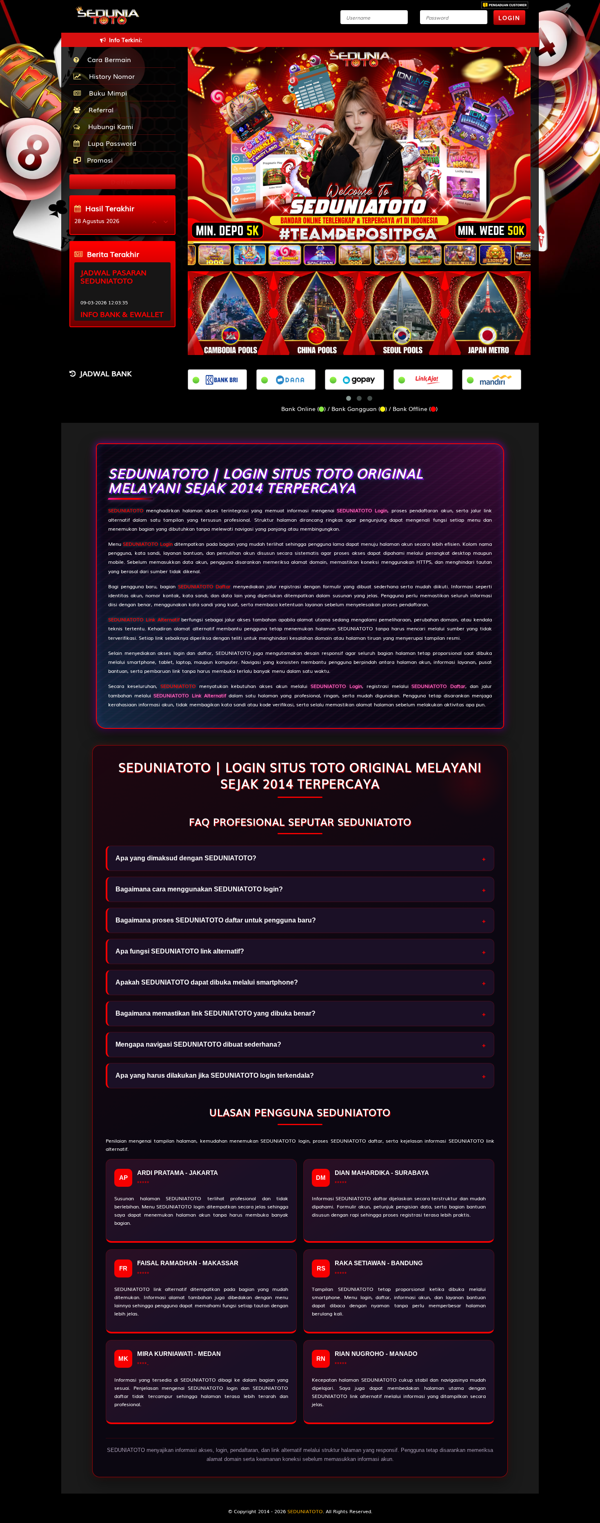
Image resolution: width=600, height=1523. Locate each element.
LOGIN (509, 17)
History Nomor (110, 76)
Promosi (99, 160)
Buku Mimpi (106, 93)
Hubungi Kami (108, 126)
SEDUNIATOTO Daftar (204, 586)
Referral (98, 109)
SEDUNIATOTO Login (148, 543)
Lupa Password (110, 143)
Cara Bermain (107, 59)
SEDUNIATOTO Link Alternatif (144, 619)
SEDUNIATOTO (126, 510)
